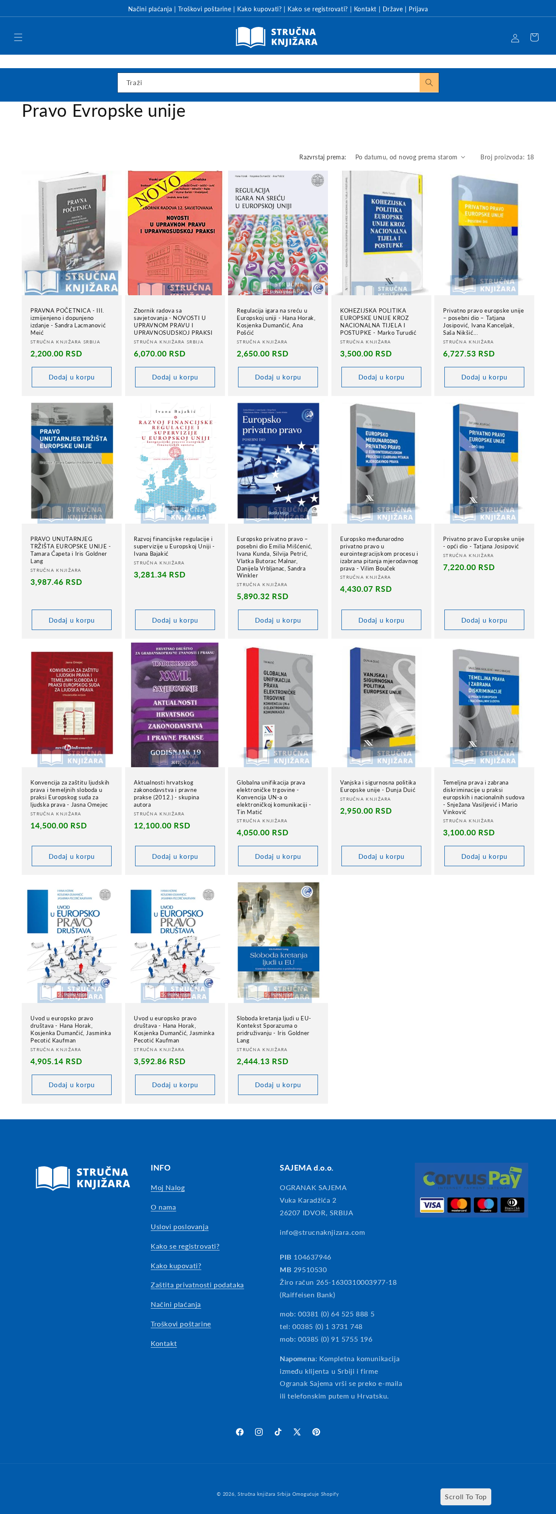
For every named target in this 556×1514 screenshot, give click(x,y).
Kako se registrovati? (318, 9)
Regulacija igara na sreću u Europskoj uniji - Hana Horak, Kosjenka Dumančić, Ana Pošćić (276, 321)
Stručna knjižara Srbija (264, 1494)
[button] (18, 37)
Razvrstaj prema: (322, 157)
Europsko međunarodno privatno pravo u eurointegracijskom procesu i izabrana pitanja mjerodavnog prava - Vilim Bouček (379, 553)
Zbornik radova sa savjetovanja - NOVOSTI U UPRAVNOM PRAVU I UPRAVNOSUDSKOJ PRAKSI (173, 321)
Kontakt (365, 9)
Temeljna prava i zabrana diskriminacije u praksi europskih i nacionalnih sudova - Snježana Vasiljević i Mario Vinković (484, 797)
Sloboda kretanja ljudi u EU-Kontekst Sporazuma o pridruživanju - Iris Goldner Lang (274, 1029)
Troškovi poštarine (204, 9)
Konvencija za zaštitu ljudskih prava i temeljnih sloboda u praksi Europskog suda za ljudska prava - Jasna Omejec (69, 793)
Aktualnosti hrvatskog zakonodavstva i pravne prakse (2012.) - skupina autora (166, 793)
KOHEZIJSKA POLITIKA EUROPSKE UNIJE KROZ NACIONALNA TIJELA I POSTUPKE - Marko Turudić (378, 321)
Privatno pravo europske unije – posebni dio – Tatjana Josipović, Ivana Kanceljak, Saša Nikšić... (483, 321)
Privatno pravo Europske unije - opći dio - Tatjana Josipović (483, 542)
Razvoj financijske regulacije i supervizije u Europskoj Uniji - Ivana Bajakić (174, 546)
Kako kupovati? (259, 9)
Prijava (418, 9)
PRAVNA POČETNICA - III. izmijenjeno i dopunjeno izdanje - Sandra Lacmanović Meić (68, 321)
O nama (163, 1207)
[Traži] (429, 82)
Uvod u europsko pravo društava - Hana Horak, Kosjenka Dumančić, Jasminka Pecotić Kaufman (70, 1029)
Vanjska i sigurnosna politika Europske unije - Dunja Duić (378, 786)
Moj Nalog (168, 1187)
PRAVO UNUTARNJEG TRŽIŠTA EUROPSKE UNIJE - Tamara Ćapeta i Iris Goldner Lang (70, 549)
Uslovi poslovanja (179, 1226)
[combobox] (278, 82)
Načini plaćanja (150, 9)
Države (393, 9)
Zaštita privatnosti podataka (197, 1284)
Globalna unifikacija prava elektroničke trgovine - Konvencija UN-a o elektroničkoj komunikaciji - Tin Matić (274, 797)
